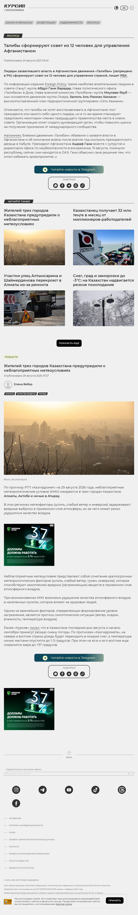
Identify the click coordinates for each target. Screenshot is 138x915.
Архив (12, 833)
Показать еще (69, 343)
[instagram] (16, 790)
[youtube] (69, 790)
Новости (11, 357)
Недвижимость (71, 22)
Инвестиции (46, 22)
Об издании (15, 818)
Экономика (15, 10)
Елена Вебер (23, 384)
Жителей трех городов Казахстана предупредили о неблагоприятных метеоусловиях (32, 217)
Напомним (12, 135)
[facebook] (16, 803)
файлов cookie (64, 904)
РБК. (123, 75)
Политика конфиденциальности (26, 826)
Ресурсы (93, 22)
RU (124, 7)
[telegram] (43, 790)
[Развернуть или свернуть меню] (132, 8)
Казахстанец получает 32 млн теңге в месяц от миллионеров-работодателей (102, 215)
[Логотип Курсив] (14, 6)
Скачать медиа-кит (19, 861)
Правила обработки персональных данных (32, 840)
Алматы (9, 394)
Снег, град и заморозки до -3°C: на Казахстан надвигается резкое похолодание (103, 280)
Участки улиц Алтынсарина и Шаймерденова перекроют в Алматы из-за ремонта (33, 280)
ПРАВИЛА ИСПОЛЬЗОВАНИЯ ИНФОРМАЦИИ (29, 854)
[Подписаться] (131, 774)
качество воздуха (26, 394)
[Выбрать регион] (116, 8)
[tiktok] (95, 790)
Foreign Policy (55, 84)
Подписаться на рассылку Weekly (24, 770)
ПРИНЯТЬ (115, 900)
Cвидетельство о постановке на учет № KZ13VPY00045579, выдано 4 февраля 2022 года (43, 889)
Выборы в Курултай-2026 (21, 868)
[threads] (122, 790)
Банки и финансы (19, 22)
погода (42, 394)
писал (34, 628)
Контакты (14, 847)
